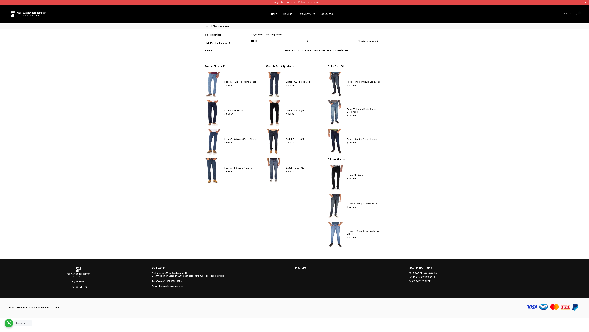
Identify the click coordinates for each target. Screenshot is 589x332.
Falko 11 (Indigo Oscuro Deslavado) (364, 82)
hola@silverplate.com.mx (172, 286)
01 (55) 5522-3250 (172, 281)
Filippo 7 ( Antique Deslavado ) (362, 203)
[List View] (256, 41)
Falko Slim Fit (335, 66)
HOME (274, 14)
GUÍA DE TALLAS (307, 14)
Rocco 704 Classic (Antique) (238, 168)
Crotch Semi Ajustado (280, 66)
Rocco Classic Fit (215, 66)
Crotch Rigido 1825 (295, 168)
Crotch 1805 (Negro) (295, 110)
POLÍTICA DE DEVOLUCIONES (423, 273)
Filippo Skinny (336, 159)
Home (207, 26)
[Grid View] (252, 41)
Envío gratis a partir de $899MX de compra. (294, 2)
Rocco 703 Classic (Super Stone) (240, 139)
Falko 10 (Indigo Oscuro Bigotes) (362, 139)
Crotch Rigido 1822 (295, 139)
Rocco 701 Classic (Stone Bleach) (240, 82)
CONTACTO (327, 14)
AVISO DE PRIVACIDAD (420, 280)
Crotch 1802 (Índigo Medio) (299, 82)
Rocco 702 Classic (233, 110)
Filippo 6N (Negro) (355, 175)
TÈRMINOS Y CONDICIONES (422, 276)
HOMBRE (287, 14)
